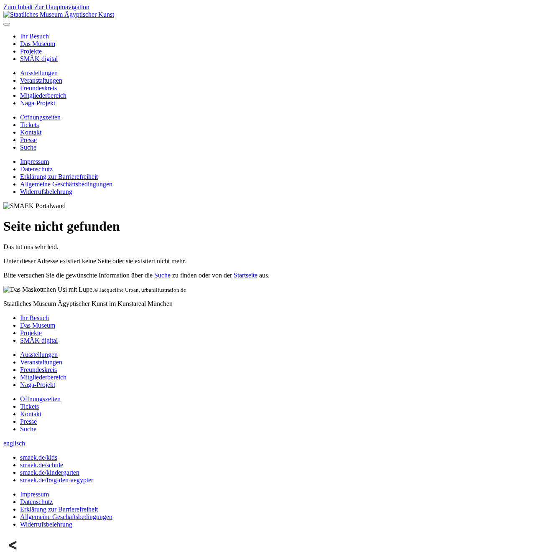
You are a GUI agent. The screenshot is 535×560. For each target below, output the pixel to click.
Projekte (31, 51)
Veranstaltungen (41, 80)
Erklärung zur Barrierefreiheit (59, 176)
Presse (28, 139)
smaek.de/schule (41, 464)
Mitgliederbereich (43, 95)
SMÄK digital (39, 58)
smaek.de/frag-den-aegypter (56, 480)
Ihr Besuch (34, 36)
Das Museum (37, 43)
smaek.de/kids (38, 457)
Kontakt (30, 132)
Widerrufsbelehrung (46, 191)
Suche (28, 147)
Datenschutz (36, 169)
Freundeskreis (38, 88)
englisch (14, 443)
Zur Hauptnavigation (61, 6)
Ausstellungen (39, 72)
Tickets (29, 124)
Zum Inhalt (18, 6)
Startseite (245, 275)
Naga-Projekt (37, 103)
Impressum (34, 161)
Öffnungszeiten (40, 117)
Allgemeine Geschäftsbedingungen (66, 184)
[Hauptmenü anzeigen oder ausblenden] (6, 24)
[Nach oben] (13, 552)
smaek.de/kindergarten (49, 472)
